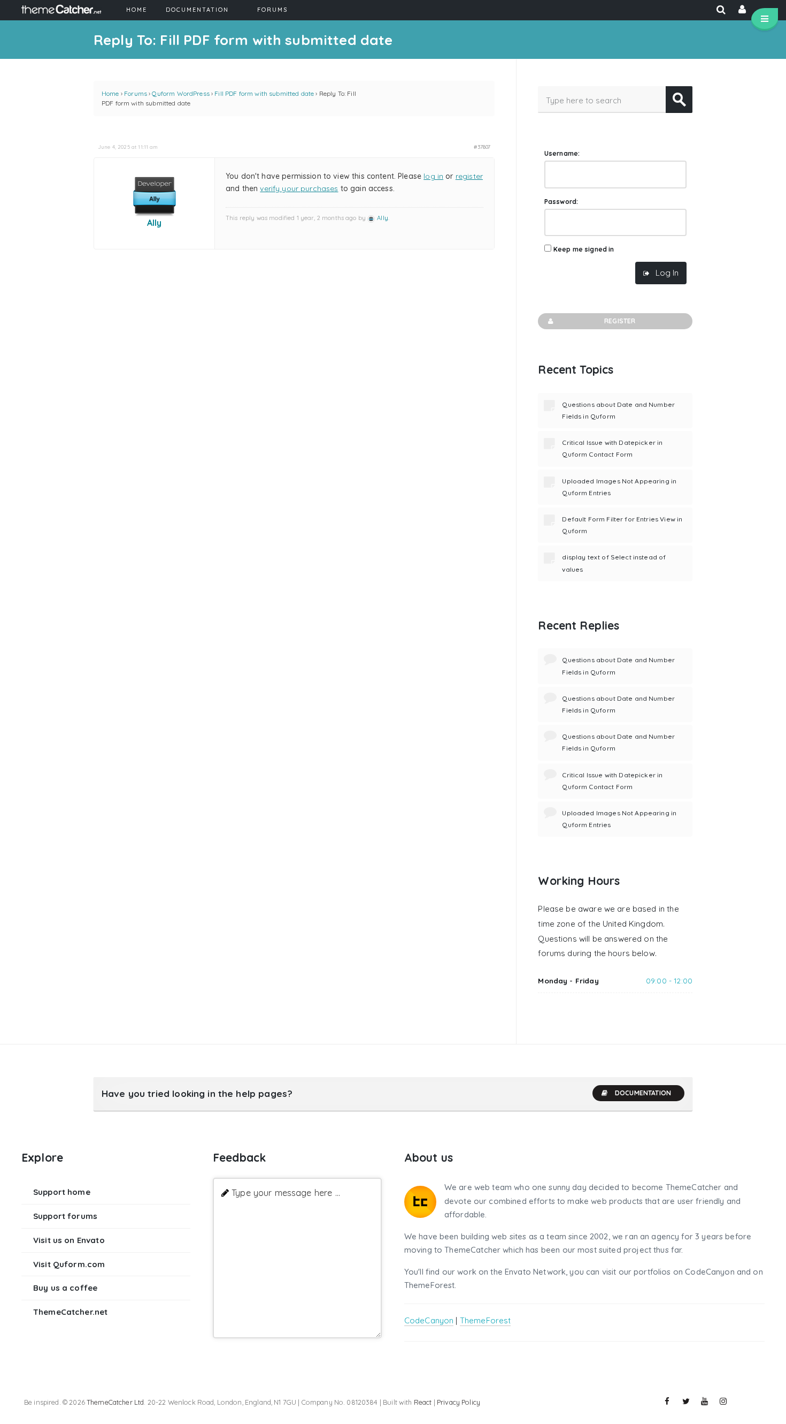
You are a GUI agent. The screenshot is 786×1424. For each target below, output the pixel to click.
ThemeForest (485, 1320)
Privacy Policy (458, 1402)
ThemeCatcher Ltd (115, 1402)
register (469, 176)
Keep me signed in (583, 249)
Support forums (65, 1216)
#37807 (482, 146)
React (423, 1402)
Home (110, 93)
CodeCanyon (429, 1320)
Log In (667, 273)
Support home (61, 1192)
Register (619, 321)
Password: (561, 202)
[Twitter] (686, 1401)
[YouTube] (704, 1401)
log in (433, 176)
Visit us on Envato (69, 1240)
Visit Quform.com (69, 1264)
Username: (562, 153)
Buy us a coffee (65, 1288)
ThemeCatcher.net (70, 1312)
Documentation (643, 1093)
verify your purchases (299, 188)
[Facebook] (667, 1401)
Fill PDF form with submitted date (264, 93)
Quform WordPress (180, 93)
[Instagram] (723, 1401)
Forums (135, 93)
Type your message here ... (286, 1192)
